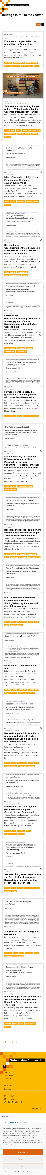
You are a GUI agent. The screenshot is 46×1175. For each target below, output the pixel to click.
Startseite (8, 1072)
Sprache (25, 275)
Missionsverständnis (10, 134)
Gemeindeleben (15, 66)
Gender (24, 66)
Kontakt (7, 1088)
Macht (6, 625)
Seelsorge (7, 137)
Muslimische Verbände (23, 134)
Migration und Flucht (34, 130)
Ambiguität (8, 953)
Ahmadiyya (8, 62)
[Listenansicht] (42, 24)
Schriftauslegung (18, 956)
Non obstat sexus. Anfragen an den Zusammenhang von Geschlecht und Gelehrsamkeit (20, 809)
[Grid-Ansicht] (38, 24)
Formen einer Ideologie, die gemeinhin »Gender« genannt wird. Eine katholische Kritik (20, 394)
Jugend (30, 66)
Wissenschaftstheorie (10, 891)
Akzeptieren (23, 1152)
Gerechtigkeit (21, 201)
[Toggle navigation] (40, 5)
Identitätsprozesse (22, 272)
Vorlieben (23, 1166)
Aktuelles (8, 1075)
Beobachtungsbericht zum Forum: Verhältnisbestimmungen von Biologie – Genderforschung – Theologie (22, 1001)
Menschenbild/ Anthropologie (12, 275)
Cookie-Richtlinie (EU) (14, 1102)
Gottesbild (29, 348)
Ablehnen (23, 1159)
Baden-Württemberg (19, 62)
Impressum (37, 1172)
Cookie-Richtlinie (11, 1172)
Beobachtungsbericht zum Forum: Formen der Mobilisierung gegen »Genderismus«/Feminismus (22, 532)
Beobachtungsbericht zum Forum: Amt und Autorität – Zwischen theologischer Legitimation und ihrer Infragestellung (22, 737)
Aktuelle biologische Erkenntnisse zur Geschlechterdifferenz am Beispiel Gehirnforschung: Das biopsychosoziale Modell (22, 878)
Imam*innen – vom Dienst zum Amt (20, 667)
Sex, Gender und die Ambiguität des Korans (21, 933)
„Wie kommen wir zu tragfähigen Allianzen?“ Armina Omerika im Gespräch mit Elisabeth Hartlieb (22, 109)
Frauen (7, 66)
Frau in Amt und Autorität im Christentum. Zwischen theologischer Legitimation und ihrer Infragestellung (21, 602)
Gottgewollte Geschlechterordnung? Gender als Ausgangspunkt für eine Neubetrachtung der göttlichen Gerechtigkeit (22, 321)
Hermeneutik (29, 953)
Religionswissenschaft (10, 489)
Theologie (7, 205)
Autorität (7, 622)
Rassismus (34, 134)
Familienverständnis (31, 62)
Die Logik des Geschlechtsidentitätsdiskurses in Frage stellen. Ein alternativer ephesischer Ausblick (22, 249)
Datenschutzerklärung (25, 1172)
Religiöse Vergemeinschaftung (26, 693)
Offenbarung (8, 956)
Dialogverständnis (9, 130)
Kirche (19, 416)
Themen (8, 1078)
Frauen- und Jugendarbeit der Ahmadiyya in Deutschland (20, 42)
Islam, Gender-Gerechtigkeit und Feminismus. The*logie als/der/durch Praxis (21, 180)
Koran (36, 953)
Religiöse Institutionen (32, 201)
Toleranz (36, 66)
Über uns (8, 1085)
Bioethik (7, 888)
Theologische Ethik (21, 351)
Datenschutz (10, 1098)
